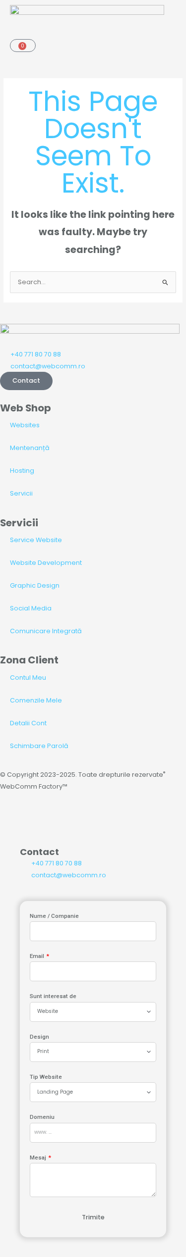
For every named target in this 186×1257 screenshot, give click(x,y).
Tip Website (46, 1076)
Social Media (31, 608)
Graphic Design (35, 585)
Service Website (36, 540)
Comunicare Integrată (46, 631)
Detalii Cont (28, 723)
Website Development (46, 562)
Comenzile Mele (36, 700)
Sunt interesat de (53, 996)
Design (39, 1036)
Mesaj (39, 1157)
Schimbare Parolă (39, 746)
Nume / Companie (54, 915)
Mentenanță (30, 448)
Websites (25, 425)
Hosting (22, 470)
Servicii (21, 493)
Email (38, 956)
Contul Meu (28, 677)
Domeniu (42, 1116)
